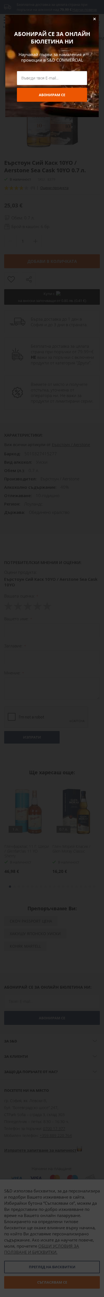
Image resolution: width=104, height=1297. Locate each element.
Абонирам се (52, 94)
